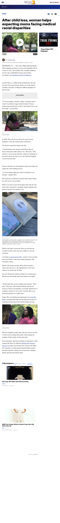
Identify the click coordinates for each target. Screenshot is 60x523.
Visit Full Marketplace (30, 364)
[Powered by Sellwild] (35, 454)
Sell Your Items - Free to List (20, 364)
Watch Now (54, 2)
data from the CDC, (16, 257)
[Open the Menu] (2, 2)
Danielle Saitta (11, 60)
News (4, 14)
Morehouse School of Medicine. (21, 75)
